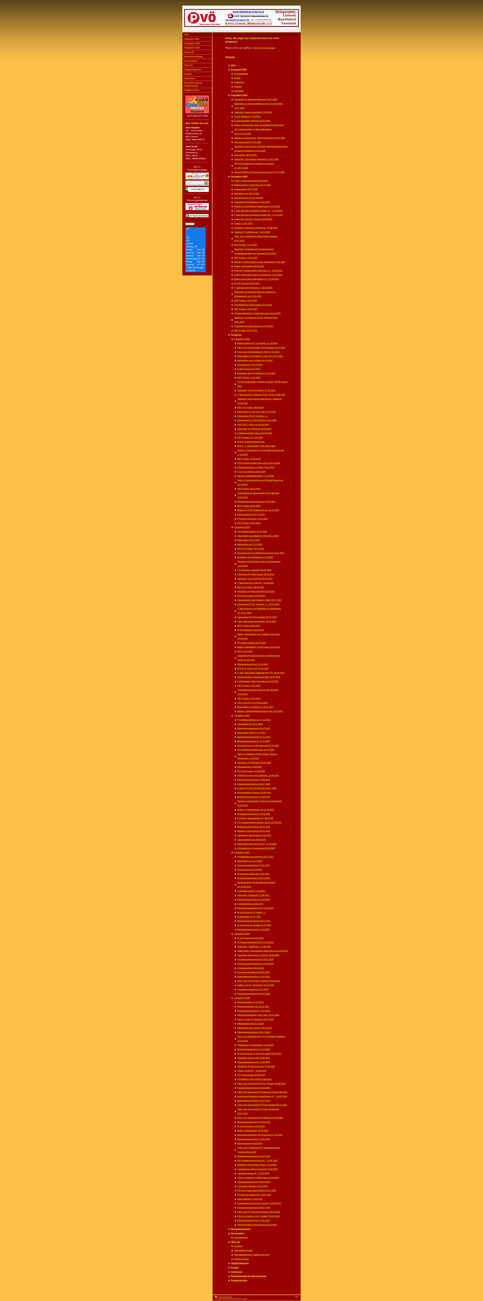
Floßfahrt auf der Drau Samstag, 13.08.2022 (258, 775)
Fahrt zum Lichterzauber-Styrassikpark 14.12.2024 (261, 347)
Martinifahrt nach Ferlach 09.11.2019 (254, 1028)
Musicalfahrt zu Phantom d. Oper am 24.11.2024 (260, 356)
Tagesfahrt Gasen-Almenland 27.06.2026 (253, 112)
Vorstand (238, 1246)
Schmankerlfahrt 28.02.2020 (250, 968)
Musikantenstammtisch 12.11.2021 (253, 865)
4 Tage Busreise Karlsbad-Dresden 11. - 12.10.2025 (258, 211)
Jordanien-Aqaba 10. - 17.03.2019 (253, 1173)
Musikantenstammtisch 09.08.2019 (253, 1088)
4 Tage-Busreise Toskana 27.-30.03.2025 (253, 288)
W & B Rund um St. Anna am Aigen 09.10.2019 (259, 1053)
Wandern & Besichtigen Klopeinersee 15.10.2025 (257, 206)
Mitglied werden (241, 1259)
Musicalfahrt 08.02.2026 (245, 155)
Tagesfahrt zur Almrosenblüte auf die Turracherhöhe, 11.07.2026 (258, 106)
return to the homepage (264, 48)
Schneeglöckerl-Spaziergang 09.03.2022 (256, 848)
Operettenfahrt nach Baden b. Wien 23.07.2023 (259, 600)
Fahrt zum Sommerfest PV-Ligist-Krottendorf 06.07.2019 (258, 1111)
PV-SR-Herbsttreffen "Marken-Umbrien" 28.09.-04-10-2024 (262, 384)
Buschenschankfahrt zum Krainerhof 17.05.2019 (260, 1135)
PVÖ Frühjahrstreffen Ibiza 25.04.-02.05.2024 (258, 463)
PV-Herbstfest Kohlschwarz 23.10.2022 (255, 750)
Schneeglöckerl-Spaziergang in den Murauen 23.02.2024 (258, 495)
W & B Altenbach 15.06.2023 (250, 630)
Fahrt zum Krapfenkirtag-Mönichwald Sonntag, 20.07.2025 (256, 238)
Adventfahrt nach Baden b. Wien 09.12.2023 (258, 536)
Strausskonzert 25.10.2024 (250, 365)
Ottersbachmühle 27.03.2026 (247, 142)
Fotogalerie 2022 (242, 715)
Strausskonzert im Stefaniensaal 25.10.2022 (258, 745)
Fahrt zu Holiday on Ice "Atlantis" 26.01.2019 (258, 1216)
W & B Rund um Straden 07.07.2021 (254, 925)
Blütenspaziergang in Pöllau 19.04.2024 (255, 467)
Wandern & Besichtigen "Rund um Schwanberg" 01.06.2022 (259, 803)
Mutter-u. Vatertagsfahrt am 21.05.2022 (255, 810)
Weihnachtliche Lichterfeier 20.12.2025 (252, 185)
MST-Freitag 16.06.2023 (248, 626)
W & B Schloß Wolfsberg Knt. (251, 442)
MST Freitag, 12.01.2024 (248, 523)
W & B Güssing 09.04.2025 (246, 283)
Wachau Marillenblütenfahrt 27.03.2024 (255, 476)
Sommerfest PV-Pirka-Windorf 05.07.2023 (257, 617)
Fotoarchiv (236, 335)
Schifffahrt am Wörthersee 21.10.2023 (255, 557)
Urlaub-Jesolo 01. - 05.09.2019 (251, 1071)
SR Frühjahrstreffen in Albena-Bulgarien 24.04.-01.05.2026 (252, 131)
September (239, 82)
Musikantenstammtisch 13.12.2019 (253, 1011)
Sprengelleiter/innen (243, 1250)
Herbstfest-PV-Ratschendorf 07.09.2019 (256, 1066)
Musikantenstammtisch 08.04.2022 (253, 827)
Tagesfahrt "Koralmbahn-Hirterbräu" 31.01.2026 (256, 159)
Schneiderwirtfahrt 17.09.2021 (251, 891)
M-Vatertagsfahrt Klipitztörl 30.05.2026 (252, 121)
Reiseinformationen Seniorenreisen (248, 1276)
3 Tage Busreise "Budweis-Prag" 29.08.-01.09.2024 (261, 395)
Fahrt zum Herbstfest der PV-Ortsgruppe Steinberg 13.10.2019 (261, 1038)
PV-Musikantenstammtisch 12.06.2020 (255, 964)
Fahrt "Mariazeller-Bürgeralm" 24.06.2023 (256, 621)
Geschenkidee (241, 1237)
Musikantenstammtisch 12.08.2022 (253, 780)
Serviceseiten (237, 1233)
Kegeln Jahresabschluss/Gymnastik (251, 181)
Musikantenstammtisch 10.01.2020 (253, 994)
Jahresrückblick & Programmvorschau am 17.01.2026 (259, 172)
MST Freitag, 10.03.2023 (248, 685)
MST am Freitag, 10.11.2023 (250, 549)
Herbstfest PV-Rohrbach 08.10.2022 (254, 762)
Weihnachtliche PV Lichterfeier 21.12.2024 (257, 343)
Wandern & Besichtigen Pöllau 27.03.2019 (257, 1165)
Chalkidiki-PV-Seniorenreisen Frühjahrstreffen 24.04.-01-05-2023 (258, 658)
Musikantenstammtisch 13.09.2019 (253, 1062)
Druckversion (221, 1297)
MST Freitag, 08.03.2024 (248, 489)
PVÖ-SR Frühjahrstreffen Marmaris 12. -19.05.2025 (258, 270)
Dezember (239, 91)
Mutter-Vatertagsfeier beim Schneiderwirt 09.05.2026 (259, 125)
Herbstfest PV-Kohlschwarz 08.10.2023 (255, 574)
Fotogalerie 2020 (242, 934)
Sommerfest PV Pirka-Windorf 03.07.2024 (257, 420)
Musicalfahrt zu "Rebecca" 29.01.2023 (255, 707)
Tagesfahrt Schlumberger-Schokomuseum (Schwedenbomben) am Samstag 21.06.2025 (255, 251)
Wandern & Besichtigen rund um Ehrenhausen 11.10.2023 (258, 563)
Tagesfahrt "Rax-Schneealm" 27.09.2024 (256, 390)
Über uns (235, 1242)
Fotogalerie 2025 (239, 176)
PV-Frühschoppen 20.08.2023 (251, 596)
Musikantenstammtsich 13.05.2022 (253, 814)
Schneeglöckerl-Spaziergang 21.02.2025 (253, 305)
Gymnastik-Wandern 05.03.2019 (252, 1186)
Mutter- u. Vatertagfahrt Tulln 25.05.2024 (256, 446)
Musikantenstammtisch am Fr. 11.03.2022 (257, 844)
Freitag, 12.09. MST (243, 223)
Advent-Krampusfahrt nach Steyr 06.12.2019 (258, 1015)
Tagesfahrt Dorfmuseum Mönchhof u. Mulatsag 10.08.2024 (259, 401)
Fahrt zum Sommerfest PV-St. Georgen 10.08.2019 (261, 1083)
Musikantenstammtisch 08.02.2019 (253, 1207)
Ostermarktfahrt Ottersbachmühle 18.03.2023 (258, 677)
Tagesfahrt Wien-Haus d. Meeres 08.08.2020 (258, 955)
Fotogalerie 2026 (239, 95)
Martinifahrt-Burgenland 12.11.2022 (253, 737)
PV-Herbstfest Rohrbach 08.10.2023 (254, 570)
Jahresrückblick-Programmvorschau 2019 (257, 1225)
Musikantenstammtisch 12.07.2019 (253, 1101)
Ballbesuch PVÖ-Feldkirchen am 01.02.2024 (258, 510)
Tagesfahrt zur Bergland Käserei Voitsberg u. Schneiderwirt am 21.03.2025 (255, 294)
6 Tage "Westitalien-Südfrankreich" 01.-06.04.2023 (261, 673)
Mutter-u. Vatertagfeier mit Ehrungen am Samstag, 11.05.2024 (261, 452)
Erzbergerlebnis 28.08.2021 (250, 904)
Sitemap (229, 1297)
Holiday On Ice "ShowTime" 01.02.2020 (255, 985)
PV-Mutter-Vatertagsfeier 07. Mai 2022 (255, 818)
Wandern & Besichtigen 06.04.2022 (253, 831)
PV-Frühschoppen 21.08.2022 (251, 771)
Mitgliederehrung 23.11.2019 (250, 1024)
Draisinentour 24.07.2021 (249, 917)
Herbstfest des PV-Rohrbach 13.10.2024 (256, 373)
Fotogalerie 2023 (242, 527)
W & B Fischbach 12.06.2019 (251, 1126)
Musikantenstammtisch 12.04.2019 (253, 1156)
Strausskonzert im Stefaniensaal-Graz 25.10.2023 (260, 553)
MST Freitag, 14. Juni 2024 (250, 437)
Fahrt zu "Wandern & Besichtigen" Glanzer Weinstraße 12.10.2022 (257, 756)
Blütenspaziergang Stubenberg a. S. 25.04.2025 (256, 279)
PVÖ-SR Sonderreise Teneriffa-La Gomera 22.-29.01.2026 (254, 165)
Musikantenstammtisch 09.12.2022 (253, 728)
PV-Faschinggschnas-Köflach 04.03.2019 (256, 1190)
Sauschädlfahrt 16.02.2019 (249, 1199)
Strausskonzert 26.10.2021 (250, 869)
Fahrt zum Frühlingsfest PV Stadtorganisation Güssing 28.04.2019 (258, 1150)
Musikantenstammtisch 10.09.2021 (253, 899)
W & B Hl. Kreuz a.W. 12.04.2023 (253, 668)
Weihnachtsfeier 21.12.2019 (250, 1002)
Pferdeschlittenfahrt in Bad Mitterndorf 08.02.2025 (257, 313)
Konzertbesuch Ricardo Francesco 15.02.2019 (259, 1203)
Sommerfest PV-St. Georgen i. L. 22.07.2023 (258, 604)
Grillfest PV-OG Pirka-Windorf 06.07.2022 (257, 788)
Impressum (236, 1272)
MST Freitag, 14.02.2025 (245, 309)
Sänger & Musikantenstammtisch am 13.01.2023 (260, 711)
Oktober (238, 86)
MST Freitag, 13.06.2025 (245, 258)
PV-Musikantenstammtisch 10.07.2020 (255, 959)
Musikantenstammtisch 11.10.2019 (253, 1049)
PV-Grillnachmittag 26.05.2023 (251, 643)
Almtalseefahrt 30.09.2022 (249, 767)
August (237, 78)
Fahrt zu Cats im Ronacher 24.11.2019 (255, 1019)
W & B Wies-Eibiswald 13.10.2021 (253, 874)
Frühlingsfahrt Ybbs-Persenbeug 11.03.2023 (257, 681)
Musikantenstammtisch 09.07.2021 (253, 921)
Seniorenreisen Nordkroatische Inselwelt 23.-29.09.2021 (256, 884)
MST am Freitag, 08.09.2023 (250, 587)
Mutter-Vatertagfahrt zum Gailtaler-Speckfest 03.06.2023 (258, 636)
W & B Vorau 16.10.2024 (248, 369)
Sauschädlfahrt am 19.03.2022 (251, 840)
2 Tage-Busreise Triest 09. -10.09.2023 (255, 583)
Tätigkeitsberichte (240, 1263)
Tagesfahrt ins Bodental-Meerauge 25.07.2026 (255, 99)
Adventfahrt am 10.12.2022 (250, 724)
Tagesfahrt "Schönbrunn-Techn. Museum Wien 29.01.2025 (255, 320)
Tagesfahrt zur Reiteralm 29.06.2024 (254, 429)
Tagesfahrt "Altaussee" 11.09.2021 (253, 895)
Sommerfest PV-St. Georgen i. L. (252, 416)
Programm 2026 (239, 69)
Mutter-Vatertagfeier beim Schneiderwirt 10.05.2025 (258, 275)
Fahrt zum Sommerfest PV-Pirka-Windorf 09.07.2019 (262, 1105)
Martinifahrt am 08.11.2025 (246, 193)
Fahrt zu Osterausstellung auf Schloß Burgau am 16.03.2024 (260, 482)
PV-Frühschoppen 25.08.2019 (251, 1075)
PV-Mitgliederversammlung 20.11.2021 (255, 857)
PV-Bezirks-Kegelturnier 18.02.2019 (254, 1195)
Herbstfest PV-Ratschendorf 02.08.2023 (256, 591)
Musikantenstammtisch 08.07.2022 (253, 784)
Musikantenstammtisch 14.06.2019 (253, 1122)
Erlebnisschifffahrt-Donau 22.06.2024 (254, 433)
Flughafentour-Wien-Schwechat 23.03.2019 (257, 1169)
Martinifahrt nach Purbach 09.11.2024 (254, 360)
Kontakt (235, 1267)
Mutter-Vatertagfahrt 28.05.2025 (249, 266)
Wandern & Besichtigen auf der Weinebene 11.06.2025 (259, 262)
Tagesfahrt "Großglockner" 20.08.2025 (252, 232)
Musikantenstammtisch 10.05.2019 (253, 1139)
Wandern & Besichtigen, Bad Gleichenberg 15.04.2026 (259, 138)
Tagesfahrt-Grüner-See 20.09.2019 (253, 1058)
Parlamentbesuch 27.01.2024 (251, 514)
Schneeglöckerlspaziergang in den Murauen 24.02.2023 (257, 692)
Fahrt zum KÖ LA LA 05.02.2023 (252, 703)
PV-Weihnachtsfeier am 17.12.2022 (253, 720)
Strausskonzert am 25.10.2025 (248, 198)
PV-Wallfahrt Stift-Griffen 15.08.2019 (254, 1079)
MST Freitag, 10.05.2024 (248, 459)
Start (233, 65)
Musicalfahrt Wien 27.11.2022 (251, 733)
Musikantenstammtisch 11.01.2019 (253, 1220)
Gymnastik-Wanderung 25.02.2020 (253, 972)
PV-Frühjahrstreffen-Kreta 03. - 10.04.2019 (257, 1160)
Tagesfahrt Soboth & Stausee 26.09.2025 (253, 219)
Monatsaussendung (240, 1229)
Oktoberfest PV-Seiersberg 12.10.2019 (255, 1045)
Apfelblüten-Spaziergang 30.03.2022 (254, 835)
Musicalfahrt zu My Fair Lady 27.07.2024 (256, 412)
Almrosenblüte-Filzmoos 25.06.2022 (254, 792)
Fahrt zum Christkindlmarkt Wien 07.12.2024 (258, 352)
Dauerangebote (241, 74)
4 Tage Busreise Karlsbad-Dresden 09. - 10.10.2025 (258, 215)
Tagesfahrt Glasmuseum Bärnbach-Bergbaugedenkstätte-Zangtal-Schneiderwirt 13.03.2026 (261, 148)
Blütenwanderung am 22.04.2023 (252, 664)
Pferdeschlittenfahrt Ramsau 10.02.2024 (256, 501)
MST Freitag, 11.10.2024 (248, 377)
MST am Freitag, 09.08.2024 (250, 407)
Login (296, 1296)
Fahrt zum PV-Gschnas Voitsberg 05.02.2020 (258, 981)
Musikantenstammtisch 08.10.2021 (253, 878)
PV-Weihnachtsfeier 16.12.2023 (252, 531)
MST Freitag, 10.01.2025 (245, 330)
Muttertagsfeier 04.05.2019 (250, 1143)
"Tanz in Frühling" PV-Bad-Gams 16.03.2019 (258, 1178)
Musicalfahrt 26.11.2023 (248, 540)
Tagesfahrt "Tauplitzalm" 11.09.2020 (254, 946)
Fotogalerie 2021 (242, 852)
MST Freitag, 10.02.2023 (248, 698)
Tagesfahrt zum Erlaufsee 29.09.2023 (254, 579)
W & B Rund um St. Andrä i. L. (251, 912)
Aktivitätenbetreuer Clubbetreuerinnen (252, 1255)
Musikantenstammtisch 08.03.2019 (253, 1182)
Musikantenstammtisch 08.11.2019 (253, 1032)
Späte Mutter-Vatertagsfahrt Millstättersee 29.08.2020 (262, 951)
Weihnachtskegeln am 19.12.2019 (253, 1006)
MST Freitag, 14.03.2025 (245, 300)
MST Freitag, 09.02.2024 (248, 506)
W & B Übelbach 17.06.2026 (247, 116)
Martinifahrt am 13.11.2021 (249, 861)
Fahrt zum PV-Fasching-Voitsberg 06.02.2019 (258, 1212)
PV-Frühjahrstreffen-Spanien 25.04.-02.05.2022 (259, 822)
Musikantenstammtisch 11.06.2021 (253, 929)
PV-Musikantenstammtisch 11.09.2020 (255, 942)
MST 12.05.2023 (245, 651)
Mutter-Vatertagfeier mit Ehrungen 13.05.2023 (258, 647)
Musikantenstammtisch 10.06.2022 (253, 797)
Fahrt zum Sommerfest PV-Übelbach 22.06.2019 (260, 1118)
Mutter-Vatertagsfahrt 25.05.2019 (252, 1130)
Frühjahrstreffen (239, 1280)
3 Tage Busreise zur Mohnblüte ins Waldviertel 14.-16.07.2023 (259, 610)
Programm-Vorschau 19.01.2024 (252, 519)
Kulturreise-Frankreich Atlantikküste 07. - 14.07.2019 (262, 1096)
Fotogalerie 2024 (242, 339)
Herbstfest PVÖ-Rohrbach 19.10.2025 (252, 202)
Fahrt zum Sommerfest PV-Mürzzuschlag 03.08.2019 (262, 1092)
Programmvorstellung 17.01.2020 (252, 989)
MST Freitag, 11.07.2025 (245, 245)
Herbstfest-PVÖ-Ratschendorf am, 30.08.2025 (255, 228)
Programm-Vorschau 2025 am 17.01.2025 (253, 326)
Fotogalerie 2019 (242, 998)
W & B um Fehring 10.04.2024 (251, 472)
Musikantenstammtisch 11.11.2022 (253, 741)
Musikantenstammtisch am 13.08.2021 (255, 908)
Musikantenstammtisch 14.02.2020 (253, 976)
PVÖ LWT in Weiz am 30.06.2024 (253, 424)
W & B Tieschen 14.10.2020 (250, 938)
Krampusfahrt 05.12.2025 (246, 189)
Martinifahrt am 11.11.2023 (249, 544)
